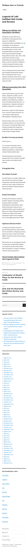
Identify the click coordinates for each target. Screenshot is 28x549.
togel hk (4, 479)
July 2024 (6, 408)
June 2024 (7, 410)
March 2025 (7, 391)
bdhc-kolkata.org (11, 264)
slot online (5, 475)
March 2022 (7, 461)
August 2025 (7, 381)
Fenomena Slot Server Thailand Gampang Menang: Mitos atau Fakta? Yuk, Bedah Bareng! (13, 320)
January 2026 (8, 370)
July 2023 (6, 433)
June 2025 (7, 385)
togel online (5, 484)
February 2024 (8, 419)
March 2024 (7, 416)
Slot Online (5, 528)
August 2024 (7, 406)
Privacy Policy (6, 540)
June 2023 (7, 435)
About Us (5, 532)
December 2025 (8, 372)
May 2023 (6, 437)
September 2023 (8, 429)
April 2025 (7, 389)
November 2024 (8, 400)
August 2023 (7, 431)
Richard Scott (7, 263)
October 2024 (8, 402)
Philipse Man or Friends (13, 5)
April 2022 (7, 459)
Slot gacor (5, 521)
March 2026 (7, 366)
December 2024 (8, 398)
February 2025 (8, 393)
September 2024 (8, 404)
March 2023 (7, 442)
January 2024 (7, 421)
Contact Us (5, 536)
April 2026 (7, 364)
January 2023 (7, 446)
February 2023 (8, 444)
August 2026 (7, 358)
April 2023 (7, 440)
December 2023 (8, 423)
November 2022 (8, 450)
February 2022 (8, 463)
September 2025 (8, 379)
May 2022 (6, 456)
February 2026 (8, 368)
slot (22, 43)
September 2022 (8, 454)
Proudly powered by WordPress (9, 546)
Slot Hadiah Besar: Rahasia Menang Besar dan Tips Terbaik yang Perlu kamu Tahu (14, 343)
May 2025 (6, 387)
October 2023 (8, 427)
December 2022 (8, 448)
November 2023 (8, 425)
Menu (4, 9)
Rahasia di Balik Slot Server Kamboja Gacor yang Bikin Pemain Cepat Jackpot (14, 326)
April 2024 (7, 414)
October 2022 (8, 452)
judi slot (4, 492)
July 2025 (6, 383)
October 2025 (8, 377)
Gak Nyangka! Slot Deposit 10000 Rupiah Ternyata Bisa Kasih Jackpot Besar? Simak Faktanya (14, 333)
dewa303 (4, 505)
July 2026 (6, 360)
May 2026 (7, 362)
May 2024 (6, 412)
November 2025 (8, 374)
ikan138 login (6, 496)
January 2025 (7, 395)
